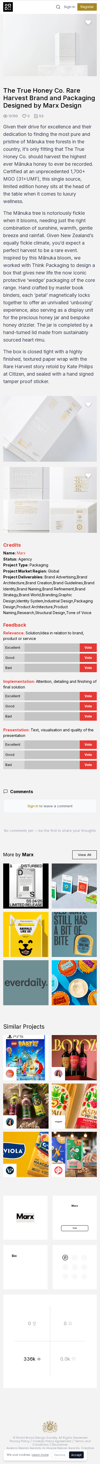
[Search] (58, 7)
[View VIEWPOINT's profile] (10, 1170)
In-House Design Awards (61, 1448)
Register (87, 7)
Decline (59, 1455)
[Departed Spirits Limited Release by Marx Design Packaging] (26, 886)
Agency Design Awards (23, 1448)
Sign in (69, 7)
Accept (76, 1455)
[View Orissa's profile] (10, 1122)
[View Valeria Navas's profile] (58, 1073)
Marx (21, 553)
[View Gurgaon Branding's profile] (58, 1170)
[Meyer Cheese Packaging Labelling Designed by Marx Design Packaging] (74, 934)
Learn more (40, 1455)
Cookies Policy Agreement (52, 1441)
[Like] (88, 22)
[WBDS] (65, 1258)
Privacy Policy (20, 1441)
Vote (88, 648)
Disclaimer (60, 1444)
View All (84, 855)
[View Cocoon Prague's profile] (58, 1122)
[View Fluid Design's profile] (10, 1073)
